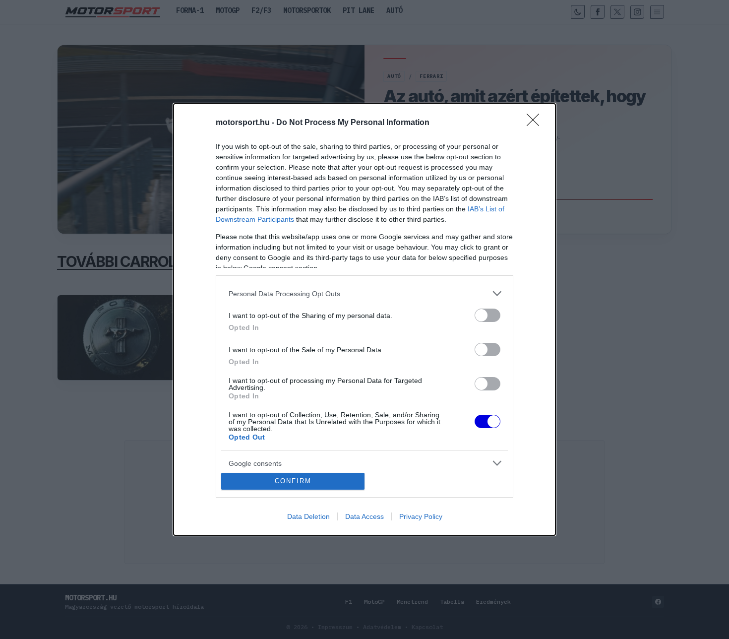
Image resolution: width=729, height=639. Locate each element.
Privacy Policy (420, 516)
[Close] (536, 123)
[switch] (487, 315)
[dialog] (364, 319)
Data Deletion (308, 516)
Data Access (364, 516)
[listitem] (364, 293)
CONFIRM (293, 481)
